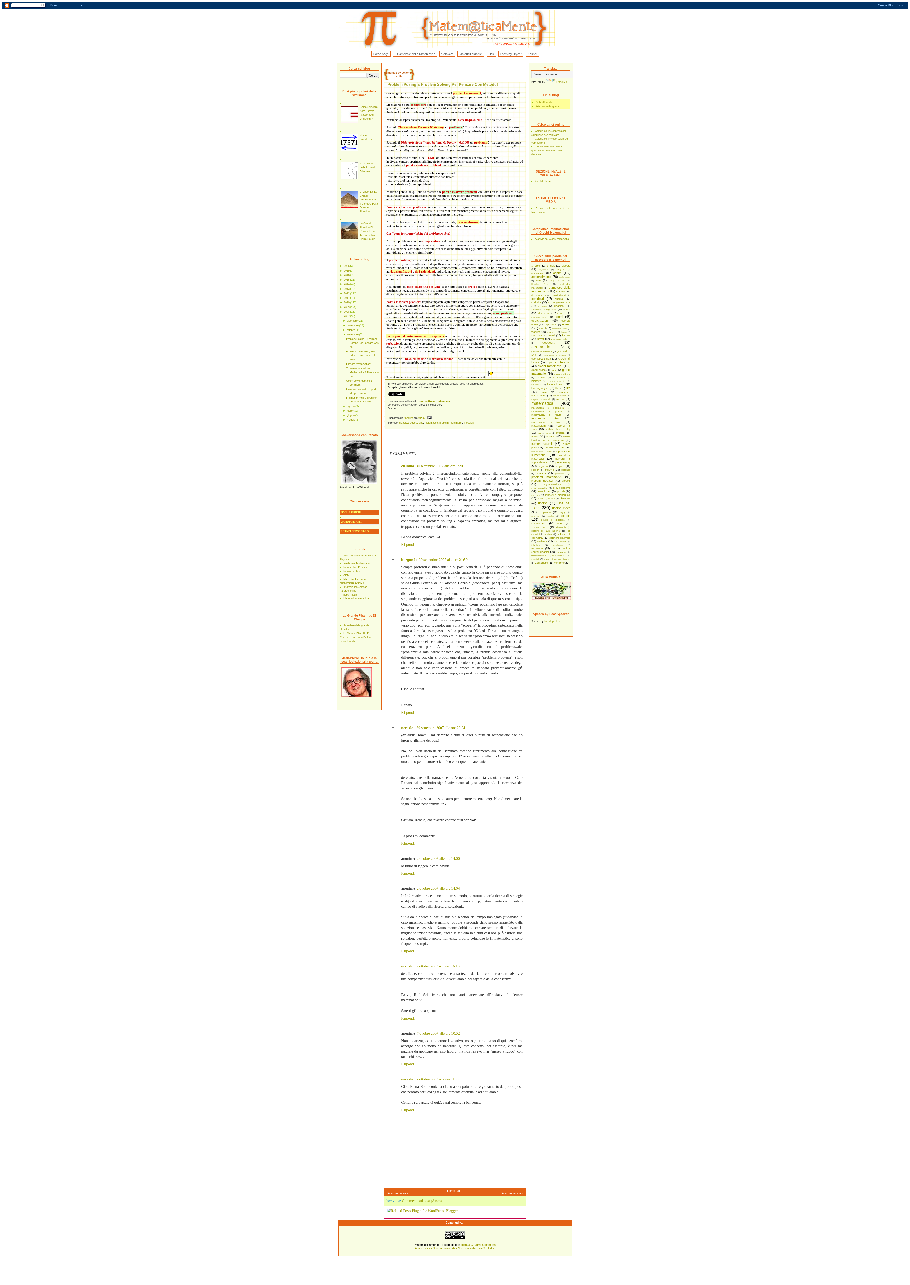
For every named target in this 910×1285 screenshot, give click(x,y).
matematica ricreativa (545, 422)
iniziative (536, 380)
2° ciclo (551, 265)
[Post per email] (429, 417)
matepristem (538, 425)
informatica (559, 377)
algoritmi (543, 269)
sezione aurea (539, 527)
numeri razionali (554, 447)
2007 (347, 316)
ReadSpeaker (552, 621)
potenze (565, 470)
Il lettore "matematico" (358, 363)
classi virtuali (559, 295)
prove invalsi (544, 491)
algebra (566, 265)
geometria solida (541, 358)
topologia (561, 552)
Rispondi (408, 544)
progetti (566, 480)
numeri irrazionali (553, 440)
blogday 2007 (539, 284)
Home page (381, 54)
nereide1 (408, 728)
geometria (540, 347)
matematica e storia (546, 418)
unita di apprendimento (557, 559)
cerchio (560, 291)
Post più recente (397, 1193)
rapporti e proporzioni (557, 494)
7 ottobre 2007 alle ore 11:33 (437, 1079)
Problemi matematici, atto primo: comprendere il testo (360, 355)
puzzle (561, 491)
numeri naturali (542, 444)
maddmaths (559, 395)
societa (548, 534)
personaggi (562, 462)
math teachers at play (557, 429)
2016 (347, 275)
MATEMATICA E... (351, 521)
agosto (351, 406)
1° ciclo (535, 265)
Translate (561, 81)
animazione (537, 273)
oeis (549, 451)
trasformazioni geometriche (547, 555)
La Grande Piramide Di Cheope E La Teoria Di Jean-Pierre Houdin (368, 231)
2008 (347, 311)
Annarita (409, 417)
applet (557, 273)
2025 (347, 265)
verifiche (559, 562)
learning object (539, 388)
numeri (550, 436)
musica (560, 432)
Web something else (547, 106)
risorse (542, 503)
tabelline (536, 545)
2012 (347, 293)
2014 (347, 284)
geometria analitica (541, 351)
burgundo (409, 560)
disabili (535, 309)
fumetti (540, 338)
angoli (560, 269)
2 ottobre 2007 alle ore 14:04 (438, 888)
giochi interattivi (559, 362)
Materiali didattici (470, 54)
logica (544, 392)
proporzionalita (539, 488)
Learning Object (511, 54)
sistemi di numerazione (545, 530)
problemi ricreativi (542, 480)
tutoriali (535, 559)
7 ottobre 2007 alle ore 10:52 (438, 1033)
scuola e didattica (553, 520)
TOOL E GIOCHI (351, 512)
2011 (347, 297)
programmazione (552, 484)
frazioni (566, 335)
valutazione (541, 562)
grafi (554, 370)
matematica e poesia (547, 411)
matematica (542, 403)
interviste (536, 384)
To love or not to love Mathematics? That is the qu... (362, 372)
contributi (537, 299)
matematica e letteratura (547, 407)
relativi (540, 498)
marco (560, 399)
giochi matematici (550, 366)
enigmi (560, 313)
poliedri (535, 470)
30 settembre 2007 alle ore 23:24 (440, 728)
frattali (551, 335)
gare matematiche (560, 339)
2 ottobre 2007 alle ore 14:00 (438, 859)
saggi (562, 512)
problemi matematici (546, 477)
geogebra (548, 342)
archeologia (564, 277)
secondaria (538, 523)
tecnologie (537, 548)
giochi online (538, 370)
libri (557, 388)
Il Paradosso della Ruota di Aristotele (367, 167)
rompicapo (545, 512)
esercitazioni (540, 320)
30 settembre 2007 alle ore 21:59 (443, 560)
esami (559, 317)
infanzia (541, 377)
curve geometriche (559, 302)
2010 (347, 302)
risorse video (561, 508)
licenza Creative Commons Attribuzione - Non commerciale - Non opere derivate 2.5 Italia (455, 1246)
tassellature (557, 545)
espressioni (551, 324)
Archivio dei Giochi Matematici (552, 238)
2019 (347, 270)
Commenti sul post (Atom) (422, 1201)
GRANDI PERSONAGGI (355, 531)
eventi (566, 324)
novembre (353, 325)
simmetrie (561, 527)
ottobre (351, 329)
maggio (351, 419)
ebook (566, 309)
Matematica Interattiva (356, 598)
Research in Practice (355, 567)
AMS (346, 575)
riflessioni (565, 498)
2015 (347, 279)
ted (553, 548)
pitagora (559, 466)
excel (542, 328)
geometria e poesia (555, 355)
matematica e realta (546, 414)
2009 (347, 307)
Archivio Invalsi (543, 181)
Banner (532, 54)
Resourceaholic (352, 571)
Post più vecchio (512, 1193)
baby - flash (350, 594)
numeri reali (537, 451)
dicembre (352, 320)
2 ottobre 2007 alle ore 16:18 (438, 966)
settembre (353, 334)
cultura (559, 298)
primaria (541, 473)
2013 (347, 288)
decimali (542, 306)
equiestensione (539, 317)
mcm (548, 433)
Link (491, 54)
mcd (539, 433)
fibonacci (551, 332)
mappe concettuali (541, 399)
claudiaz (407, 466)
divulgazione (550, 309)
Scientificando (544, 102)
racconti (535, 495)
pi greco (543, 466)
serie (560, 523)
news (534, 436)
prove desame (561, 487)
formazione (537, 335)
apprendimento (541, 276)
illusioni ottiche (562, 374)
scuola (565, 516)
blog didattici (557, 280)
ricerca (551, 498)
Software (447, 54)
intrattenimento (555, 384)
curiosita (536, 302)
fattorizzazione (559, 328)
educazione (543, 313)
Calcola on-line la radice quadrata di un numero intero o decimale (548, 150)
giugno (351, 415)
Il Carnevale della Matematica (415, 54)
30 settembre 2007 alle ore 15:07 (440, 466)
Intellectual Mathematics (357, 563)
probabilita (560, 473)
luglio (350, 410)
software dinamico (559, 537)
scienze (535, 516)
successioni (560, 541)
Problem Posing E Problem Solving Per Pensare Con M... (362, 342)
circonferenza (538, 295)
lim (568, 388)
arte (538, 280)
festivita (535, 331)
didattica (559, 306)
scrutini (550, 516)
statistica (542, 541)
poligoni (549, 469)
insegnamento (557, 381)
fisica (564, 332)
